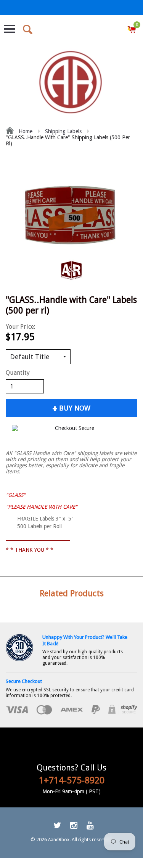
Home (24, 131)
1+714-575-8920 (71, 780)
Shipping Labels (63, 131)
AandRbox (58, 839)
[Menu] (9, 29)
